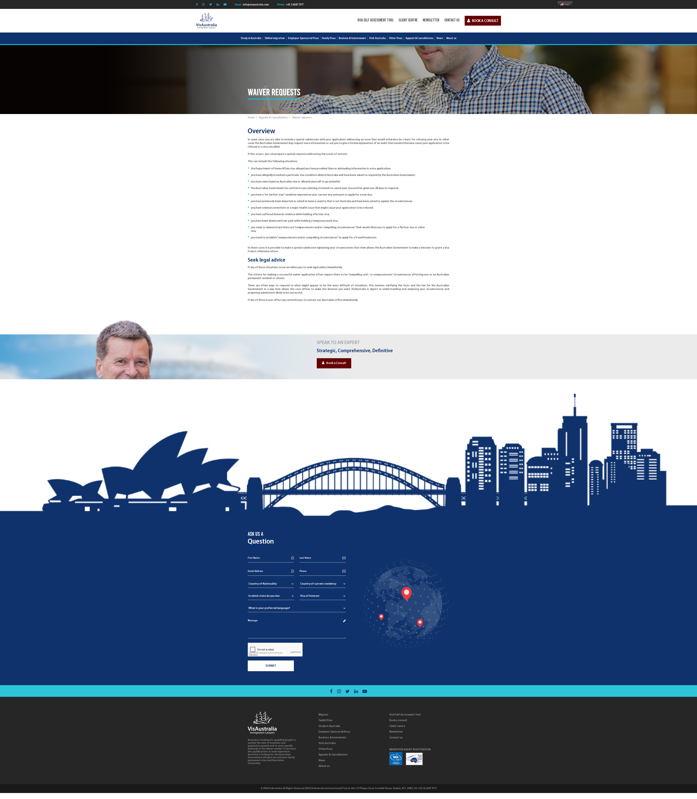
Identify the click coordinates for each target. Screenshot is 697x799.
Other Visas (325, 749)
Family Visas (325, 720)
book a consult (485, 21)
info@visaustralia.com (255, 4)
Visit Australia (377, 38)
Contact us (452, 20)
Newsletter (431, 20)
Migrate (323, 714)
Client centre (408, 20)
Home (251, 117)
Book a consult (398, 720)
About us (324, 766)
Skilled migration (275, 38)
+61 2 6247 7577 (294, 4)
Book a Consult (336, 363)
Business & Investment (332, 737)
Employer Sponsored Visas (303, 38)
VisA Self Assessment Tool (375, 20)
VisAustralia (275, 788)
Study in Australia (251, 38)
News (322, 760)
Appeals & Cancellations (333, 754)
